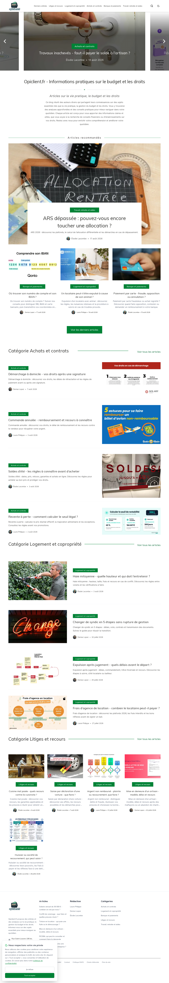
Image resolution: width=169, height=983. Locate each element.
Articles (43, 901)
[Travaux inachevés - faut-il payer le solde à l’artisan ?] (84, 41)
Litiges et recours (56, 6)
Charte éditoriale (93, 962)
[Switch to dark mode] (158, 6)
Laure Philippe (75, 907)
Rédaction (75, 901)
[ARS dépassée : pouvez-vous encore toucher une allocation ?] (84, 193)
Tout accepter (29, 975)
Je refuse (29, 969)
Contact (67, 962)
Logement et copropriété (75, 6)
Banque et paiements (112, 6)
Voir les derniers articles (84, 329)
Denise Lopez (75, 911)
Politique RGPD (78, 962)
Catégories (107, 901)
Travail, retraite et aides (132, 6)
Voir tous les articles (149, 351)
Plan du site (106, 962)
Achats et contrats (94, 6)
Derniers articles (40, 6)
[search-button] (151, 6)
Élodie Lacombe (76, 915)
